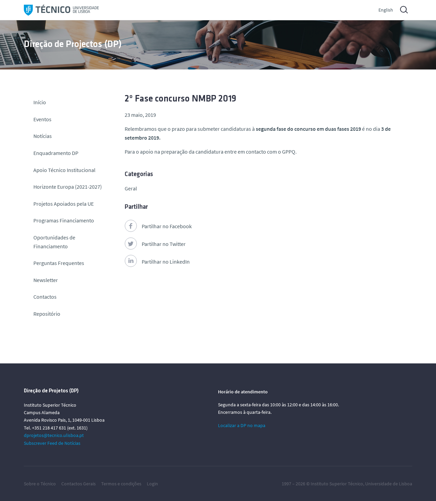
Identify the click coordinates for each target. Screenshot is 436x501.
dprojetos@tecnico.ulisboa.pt (54, 435)
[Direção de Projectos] (61, 10)
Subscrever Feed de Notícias (52, 443)
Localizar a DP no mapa (241, 425)
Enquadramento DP (55, 153)
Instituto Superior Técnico (337, 484)
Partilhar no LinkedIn (166, 261)
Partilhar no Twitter (164, 243)
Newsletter (45, 280)
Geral (131, 188)
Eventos (42, 119)
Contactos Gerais (78, 484)
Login (152, 484)
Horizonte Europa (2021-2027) (67, 186)
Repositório (46, 313)
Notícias (42, 135)
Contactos (45, 296)
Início (39, 102)
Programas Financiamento (63, 220)
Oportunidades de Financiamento (54, 242)
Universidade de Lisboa (388, 484)
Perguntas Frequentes (58, 263)
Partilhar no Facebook (167, 226)
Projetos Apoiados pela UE (63, 203)
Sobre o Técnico (40, 484)
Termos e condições (121, 484)
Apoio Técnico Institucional (64, 170)
